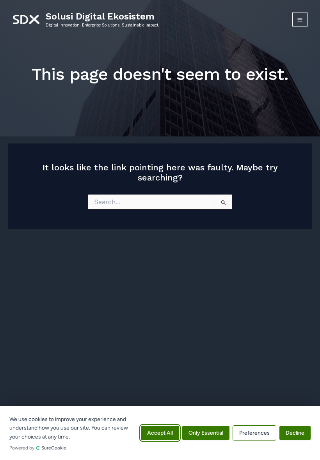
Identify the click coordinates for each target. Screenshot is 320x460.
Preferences (254, 433)
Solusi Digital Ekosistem (100, 16)
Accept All (160, 433)
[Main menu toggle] (300, 19)
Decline (295, 433)
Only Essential (205, 433)
